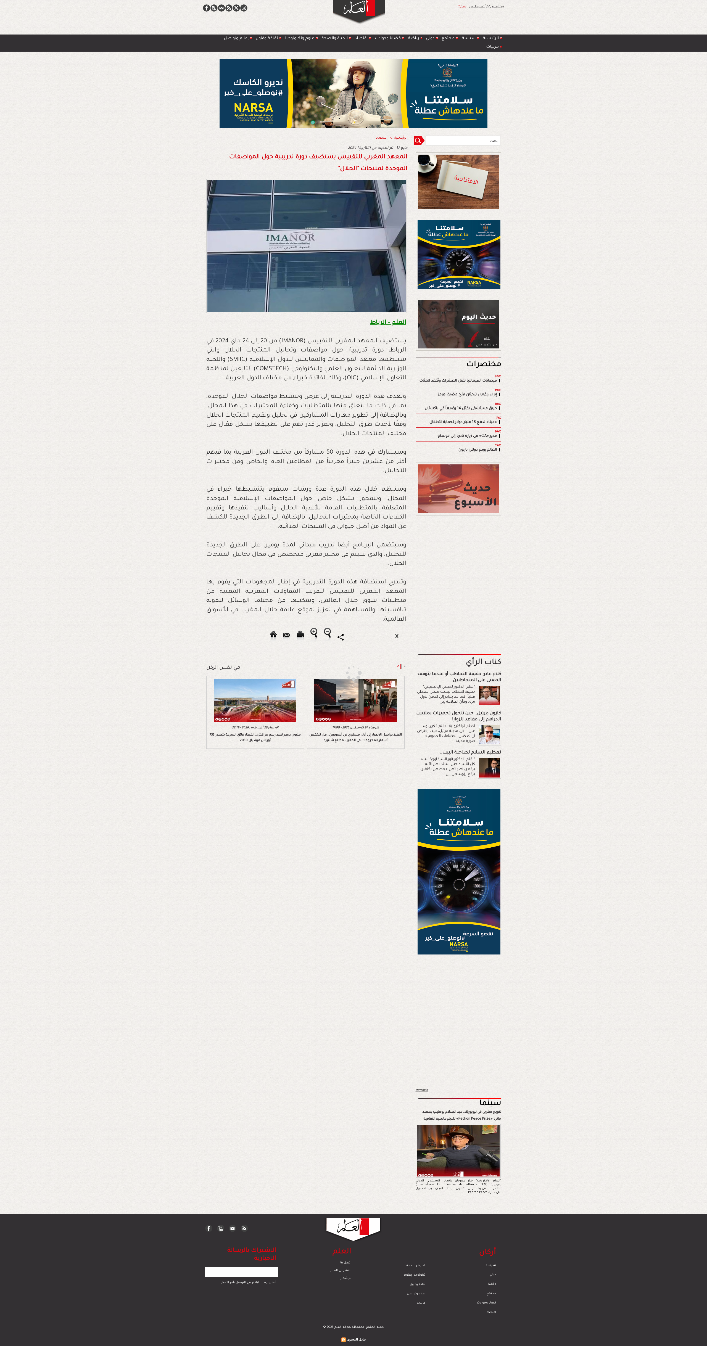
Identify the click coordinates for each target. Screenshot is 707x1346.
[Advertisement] (346, 672)
